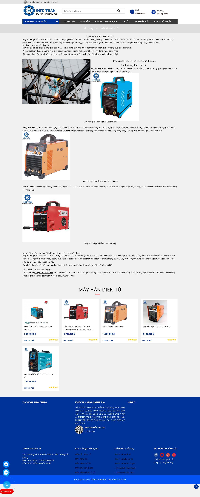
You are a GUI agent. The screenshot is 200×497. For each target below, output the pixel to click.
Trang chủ (69, 21)
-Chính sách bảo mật (124, 459)
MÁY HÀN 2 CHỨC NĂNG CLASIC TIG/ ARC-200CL (38, 328)
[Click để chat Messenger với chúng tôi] (6, 464)
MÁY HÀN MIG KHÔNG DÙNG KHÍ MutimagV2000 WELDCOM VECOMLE (78, 328)
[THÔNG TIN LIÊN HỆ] (40, 10)
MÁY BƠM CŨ (81, 459)
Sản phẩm (85, 21)
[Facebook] (156, 454)
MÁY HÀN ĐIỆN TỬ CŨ (85, 472)
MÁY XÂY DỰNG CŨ (84, 468)
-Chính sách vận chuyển (125, 463)
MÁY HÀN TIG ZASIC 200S (113, 326)
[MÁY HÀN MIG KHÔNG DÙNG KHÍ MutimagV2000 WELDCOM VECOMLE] (76, 312)
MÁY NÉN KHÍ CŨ (83, 463)
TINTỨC (126, 21)
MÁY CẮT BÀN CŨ (83, 454)
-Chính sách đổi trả (123, 454)
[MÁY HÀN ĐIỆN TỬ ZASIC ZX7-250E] (155, 312)
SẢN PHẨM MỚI (142, 21)
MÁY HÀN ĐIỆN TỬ (110, 28)
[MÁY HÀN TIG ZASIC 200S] (115, 312)
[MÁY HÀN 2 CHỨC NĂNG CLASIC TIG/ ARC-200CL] (36, 312)
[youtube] (162, 454)
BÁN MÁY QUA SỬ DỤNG (106, 21)
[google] (168, 454)
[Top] (196, 486)
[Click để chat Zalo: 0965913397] (6, 472)
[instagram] (174, 454)
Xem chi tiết (29, 340)
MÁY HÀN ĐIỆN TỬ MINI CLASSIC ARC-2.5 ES (40, 376)
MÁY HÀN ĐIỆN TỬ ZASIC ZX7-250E (156, 326)
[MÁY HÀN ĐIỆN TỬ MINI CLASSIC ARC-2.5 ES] (40, 360)
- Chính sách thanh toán (125, 468)
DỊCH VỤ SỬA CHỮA (162, 21)
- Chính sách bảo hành (124, 472)
